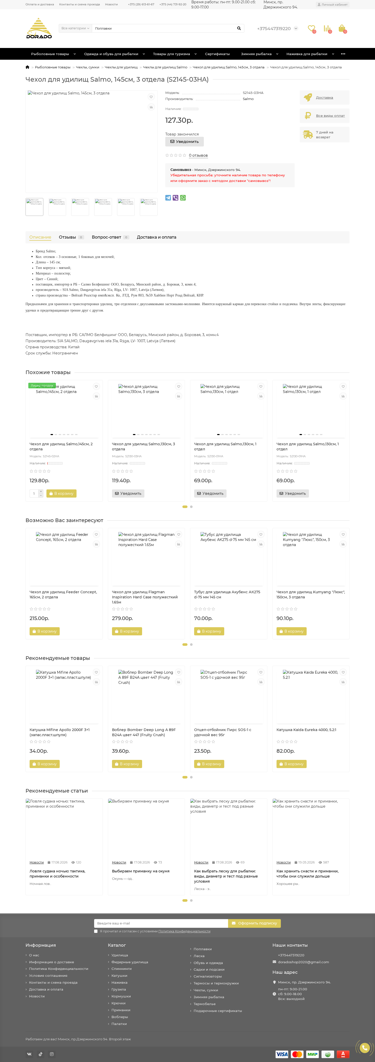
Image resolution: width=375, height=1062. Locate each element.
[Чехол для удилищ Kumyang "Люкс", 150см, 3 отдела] (311, 557)
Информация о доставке (51, 962)
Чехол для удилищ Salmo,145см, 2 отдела (61, 446)
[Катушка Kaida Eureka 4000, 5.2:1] (311, 695)
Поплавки (203, 949)
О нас (34, 955)
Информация (41, 945)
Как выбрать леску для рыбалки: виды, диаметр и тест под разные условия (226, 876)
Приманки (120, 1010)
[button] (185, 506)
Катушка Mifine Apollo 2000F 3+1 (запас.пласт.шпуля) (60, 732)
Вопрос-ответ (109, 237)
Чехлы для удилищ (121, 67)
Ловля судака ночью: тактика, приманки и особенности (57, 874)
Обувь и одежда (208, 963)
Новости (111, 4)
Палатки (119, 1024)
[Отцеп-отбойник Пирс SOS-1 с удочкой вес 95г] (228, 695)
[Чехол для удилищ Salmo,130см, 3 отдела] (146, 409)
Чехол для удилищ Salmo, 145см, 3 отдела (229, 67)
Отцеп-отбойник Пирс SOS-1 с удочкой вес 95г (222, 732)
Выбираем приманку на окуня (141, 871)
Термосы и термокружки (216, 983)
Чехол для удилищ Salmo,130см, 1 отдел (225, 446)
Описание (40, 237)
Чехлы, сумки (87, 67)
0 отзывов (198, 155)
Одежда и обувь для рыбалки (111, 54)
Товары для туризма (171, 54)
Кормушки (121, 996)
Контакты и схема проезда (79, 4)
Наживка (119, 982)
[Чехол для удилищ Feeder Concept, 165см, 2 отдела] (64, 557)
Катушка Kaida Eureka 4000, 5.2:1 (306, 729)
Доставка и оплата (156, 237)
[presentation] (26, 207)
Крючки (118, 1003)
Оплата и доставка (40, 4)
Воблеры (119, 1017)
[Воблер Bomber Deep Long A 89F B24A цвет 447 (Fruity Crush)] (146, 695)
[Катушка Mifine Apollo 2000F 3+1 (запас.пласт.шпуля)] (64, 695)
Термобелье (205, 1004)
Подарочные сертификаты (218, 1011)
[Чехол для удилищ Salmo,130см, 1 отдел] (228, 409)
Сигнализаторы (208, 976)
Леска (199, 956)
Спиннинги (121, 969)
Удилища (119, 955)
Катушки (119, 975)
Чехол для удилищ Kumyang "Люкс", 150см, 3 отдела (311, 594)
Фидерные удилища (129, 962)
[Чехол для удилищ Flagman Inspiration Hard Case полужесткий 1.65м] (146, 557)
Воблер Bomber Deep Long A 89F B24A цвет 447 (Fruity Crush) (144, 732)
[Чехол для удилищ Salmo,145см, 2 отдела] (64, 409)
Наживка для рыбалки (306, 54)
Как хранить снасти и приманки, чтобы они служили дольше (308, 874)
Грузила (118, 989)
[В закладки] (151, 96)
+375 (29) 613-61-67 (141, 4)
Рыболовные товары (50, 54)
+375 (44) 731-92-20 (172, 4)
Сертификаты (217, 54)
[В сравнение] (151, 106)
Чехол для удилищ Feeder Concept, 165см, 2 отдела (63, 594)
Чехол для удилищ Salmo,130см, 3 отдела (143, 446)
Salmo (248, 99)
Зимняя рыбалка (256, 54)
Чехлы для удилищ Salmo (165, 67)
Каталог (117, 945)
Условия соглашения (48, 975)
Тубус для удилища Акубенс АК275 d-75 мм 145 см (227, 594)
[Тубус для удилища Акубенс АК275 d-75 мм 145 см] (228, 557)
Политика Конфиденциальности (58, 969)
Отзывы (70, 237)
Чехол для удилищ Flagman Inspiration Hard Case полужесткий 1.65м (145, 597)
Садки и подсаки (209, 969)
